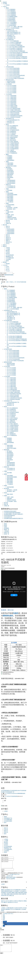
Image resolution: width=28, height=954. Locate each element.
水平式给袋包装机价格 (14, 790)
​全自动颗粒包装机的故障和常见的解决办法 (13, 518)
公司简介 (8, 5)
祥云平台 (8, 878)
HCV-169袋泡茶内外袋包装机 (13, 117)
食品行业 (8, 226)
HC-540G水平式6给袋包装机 (13, 77)
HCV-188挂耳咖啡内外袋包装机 (14, 111)
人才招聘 (8, 249)
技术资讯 (8, 253)
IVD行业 (7, 243)
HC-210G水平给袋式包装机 (13, 69)
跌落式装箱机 (10, 196)
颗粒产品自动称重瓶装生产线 (13, 32)
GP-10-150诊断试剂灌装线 (13, 28)
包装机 (11, 274)
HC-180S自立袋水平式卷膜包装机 (14, 49)
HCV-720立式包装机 (11, 91)
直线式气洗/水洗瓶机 (12, 166)
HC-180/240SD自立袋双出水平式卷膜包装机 (17, 56)
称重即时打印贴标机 (11, 217)
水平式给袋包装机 (10, 255)
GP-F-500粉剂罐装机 (12, 22)
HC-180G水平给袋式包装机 (13, 68)
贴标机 (7, 124)
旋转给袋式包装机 (10, 79)
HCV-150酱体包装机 (11, 97)
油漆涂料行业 (9, 242)
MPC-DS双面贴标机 (11, 127)
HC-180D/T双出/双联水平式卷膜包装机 (16, 46)
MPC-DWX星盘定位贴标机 (13, 130)
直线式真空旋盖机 (11, 183)
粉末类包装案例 (10, 229)
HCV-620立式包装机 (11, 89)
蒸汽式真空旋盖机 (11, 181)
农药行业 (8, 236)
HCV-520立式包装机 (11, 88)
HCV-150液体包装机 (11, 100)
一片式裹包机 (10, 202)
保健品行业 (8, 239)
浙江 (12, 876)
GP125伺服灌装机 (11, 9)
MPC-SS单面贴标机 (11, 131)
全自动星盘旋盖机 (11, 180)
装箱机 (7, 191)
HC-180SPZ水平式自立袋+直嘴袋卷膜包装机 (15, 793)
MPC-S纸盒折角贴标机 (12, 137)
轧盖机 (8, 179)
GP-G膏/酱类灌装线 (11, 25)
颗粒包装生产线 (10, 121)
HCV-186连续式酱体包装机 (13, 114)
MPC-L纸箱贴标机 (11, 138)
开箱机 (7, 189)
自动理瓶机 (9, 157)
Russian (7, 268)
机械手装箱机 (10, 199)
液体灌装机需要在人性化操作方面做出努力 (13, 514)
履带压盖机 (9, 176)
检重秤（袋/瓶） (11, 214)
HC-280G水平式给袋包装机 (11, 796)
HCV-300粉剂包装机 (11, 101)
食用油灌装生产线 (11, 38)
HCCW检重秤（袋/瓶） (12, 219)
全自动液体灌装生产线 (12, 31)
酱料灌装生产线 (10, 35)
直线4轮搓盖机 (10, 173)
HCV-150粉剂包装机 (11, 95)
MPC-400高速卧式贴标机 (13, 146)
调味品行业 (8, 237)
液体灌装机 (6, 528)
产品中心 (5, 6)
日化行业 (8, 227)
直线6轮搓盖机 (10, 171)
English (7, 266)
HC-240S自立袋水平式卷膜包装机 (14, 54)
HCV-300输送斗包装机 (12, 105)
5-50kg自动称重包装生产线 (13, 120)
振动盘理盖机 (10, 170)
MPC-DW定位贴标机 (11, 128)
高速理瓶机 (9, 158)
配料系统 (8, 220)
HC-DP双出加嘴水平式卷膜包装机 (14, 48)
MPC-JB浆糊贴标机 (11, 151)
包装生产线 (6, 532)
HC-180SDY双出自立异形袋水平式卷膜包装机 (17, 52)
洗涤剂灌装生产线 (11, 36)
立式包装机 (8, 259)
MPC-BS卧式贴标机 (11, 140)
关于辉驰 (5, 3)
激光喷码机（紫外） (11, 209)
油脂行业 (8, 240)
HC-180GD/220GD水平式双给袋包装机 (16, 75)
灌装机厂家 (6, 529)
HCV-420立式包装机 (11, 87)
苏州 (10, 876)
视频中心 (5, 245)
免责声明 (13, 878)
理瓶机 (7, 154)
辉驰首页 (5, 2)
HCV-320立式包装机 (11, 85)
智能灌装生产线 (9, 256)
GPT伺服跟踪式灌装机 (12, 16)
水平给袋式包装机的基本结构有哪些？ (12, 512)
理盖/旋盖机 (8, 167)
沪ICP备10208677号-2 (14, 874)
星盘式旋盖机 (10, 177)
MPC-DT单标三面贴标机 (12, 141)
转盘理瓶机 (9, 156)
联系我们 (5, 262)
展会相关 (8, 250)
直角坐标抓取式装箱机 (12, 194)
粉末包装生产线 (10, 123)
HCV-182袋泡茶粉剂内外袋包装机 (14, 115)
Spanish (7, 269)
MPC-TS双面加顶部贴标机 (13, 143)
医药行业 (8, 235)
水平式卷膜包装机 (10, 39)
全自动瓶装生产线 (10, 29)
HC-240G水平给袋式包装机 (13, 71)
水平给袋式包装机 (10, 67)
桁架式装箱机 (10, 193)
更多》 (5, 822)
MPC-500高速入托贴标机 (13, 147)
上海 (7, 876)
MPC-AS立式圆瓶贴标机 (12, 125)
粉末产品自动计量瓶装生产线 (13, 33)
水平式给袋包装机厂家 (9, 792)
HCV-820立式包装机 (11, 92)
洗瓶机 (7, 161)
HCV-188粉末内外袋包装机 (13, 112)
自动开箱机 (9, 190)
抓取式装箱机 (10, 200)
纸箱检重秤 (9, 216)
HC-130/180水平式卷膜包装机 (14, 44)
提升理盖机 (9, 168)
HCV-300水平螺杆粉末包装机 (13, 108)
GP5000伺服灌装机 (11, 15)
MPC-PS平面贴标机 (11, 133)
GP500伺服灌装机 (11, 10)
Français (8, 270)
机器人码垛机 (10, 212)
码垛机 (7, 210)
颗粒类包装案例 (10, 230)
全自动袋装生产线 (10, 118)
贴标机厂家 (6, 534)
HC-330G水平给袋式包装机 (13, 74)
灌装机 (7, 8)
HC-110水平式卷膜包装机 (13, 41)
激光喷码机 (8, 206)
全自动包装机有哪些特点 (9, 515)
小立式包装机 (9, 94)
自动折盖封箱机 (10, 204)
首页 (7, 282)
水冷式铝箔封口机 (11, 187)
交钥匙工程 (8, 223)
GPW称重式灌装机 (11, 21)
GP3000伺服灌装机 (11, 13)
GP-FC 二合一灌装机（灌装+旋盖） (15, 26)
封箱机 (7, 203)
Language (5, 265)
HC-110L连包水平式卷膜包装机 (14, 42)
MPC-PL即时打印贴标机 (12, 135)
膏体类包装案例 (10, 233)
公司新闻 (8, 247)
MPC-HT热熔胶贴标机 (12, 153)
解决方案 (5, 225)
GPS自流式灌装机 (11, 18)
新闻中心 (5, 246)
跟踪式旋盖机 (10, 174)
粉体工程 (8, 222)
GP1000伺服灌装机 (11, 12)
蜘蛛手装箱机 (10, 197)
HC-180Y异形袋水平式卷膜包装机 (14, 45)
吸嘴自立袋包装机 (11, 82)
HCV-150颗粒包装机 (11, 98)
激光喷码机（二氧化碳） (12, 207)
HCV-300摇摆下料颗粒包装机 (13, 110)
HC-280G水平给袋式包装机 (13, 72)
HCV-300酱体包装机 (11, 102)
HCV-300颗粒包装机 (11, 104)
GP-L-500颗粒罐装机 (11, 23)
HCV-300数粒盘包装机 (12, 107)
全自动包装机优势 (8, 517)
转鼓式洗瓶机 (10, 163)
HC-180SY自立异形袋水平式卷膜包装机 (16, 51)
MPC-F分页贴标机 (11, 134)
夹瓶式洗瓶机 (10, 164)
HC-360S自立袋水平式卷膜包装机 (14, 55)
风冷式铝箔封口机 (11, 186)
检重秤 (7, 213)
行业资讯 (8, 252)
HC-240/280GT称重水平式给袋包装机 (15, 78)
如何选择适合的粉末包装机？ (10, 511)
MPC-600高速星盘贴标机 (13, 148)
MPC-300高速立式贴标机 (13, 144)
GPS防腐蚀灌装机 (11, 19)
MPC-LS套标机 (10, 150)
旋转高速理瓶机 (10, 160)
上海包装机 (6, 531)
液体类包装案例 (10, 232)
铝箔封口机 (8, 184)
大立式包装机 (9, 84)
